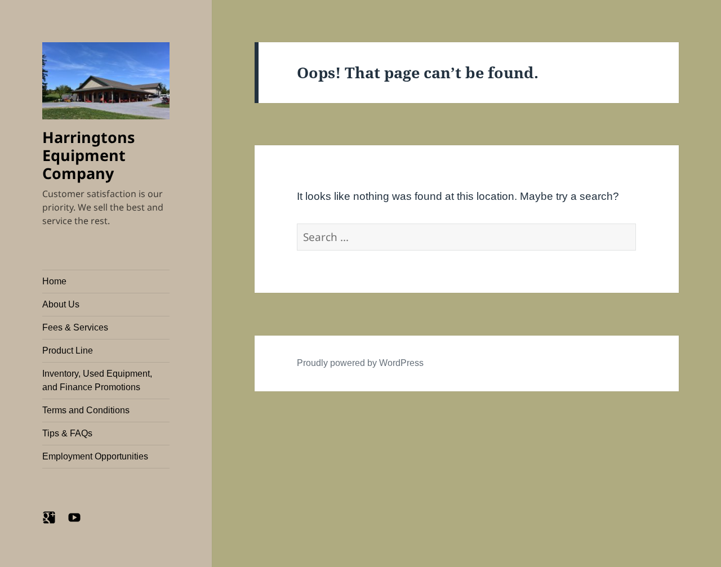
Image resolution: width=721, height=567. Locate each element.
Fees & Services (75, 327)
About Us (60, 304)
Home (54, 281)
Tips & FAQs (67, 433)
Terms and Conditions (86, 410)
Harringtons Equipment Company (88, 155)
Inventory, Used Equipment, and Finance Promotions (97, 380)
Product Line (67, 350)
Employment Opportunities (95, 456)
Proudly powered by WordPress (360, 363)
